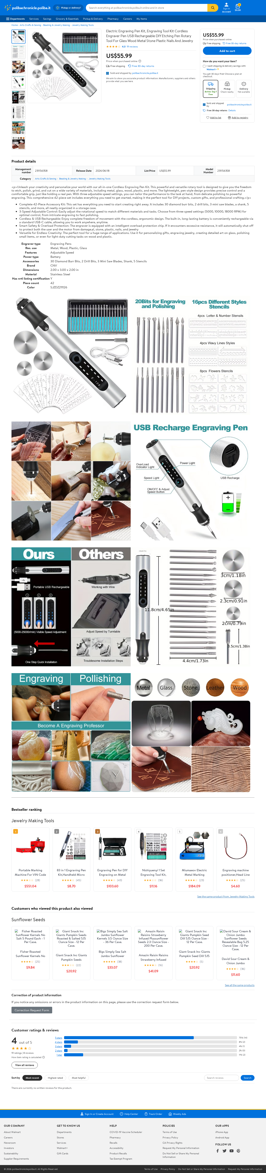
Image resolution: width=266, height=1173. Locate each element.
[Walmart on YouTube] (231, 1151)
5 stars (58, 1037)
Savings (47, 18)
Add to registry (240, 117)
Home (14, 25)
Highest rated (55, 1077)
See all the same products (240, 985)
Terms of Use (170, 1132)
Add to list (215, 117)
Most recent (32, 1077)
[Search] (212, 8)
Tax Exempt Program (121, 1158)
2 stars (58, 1050)
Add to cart (227, 51)
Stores (60, 1137)
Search (247, 1077)
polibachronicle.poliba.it (145, 73)
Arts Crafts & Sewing (30, 25)
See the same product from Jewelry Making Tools (226, 896)
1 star (59, 1054)
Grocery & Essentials (67, 18)
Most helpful (78, 1077)
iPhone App (221, 1132)
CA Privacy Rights (172, 1142)
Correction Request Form (32, 1010)
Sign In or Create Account (99, 1114)
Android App (222, 1137)
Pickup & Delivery (93, 18)
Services (34, 18)
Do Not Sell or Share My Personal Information (201, 1169)
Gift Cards (62, 1153)
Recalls (113, 1142)
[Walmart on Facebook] (217, 1151)
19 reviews (132, 46)
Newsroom (10, 1142)
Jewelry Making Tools (83, 25)
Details (232, 110)
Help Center (131, 1114)
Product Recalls (118, 1153)
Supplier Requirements (16, 1158)
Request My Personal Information (181, 1148)
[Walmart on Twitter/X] (224, 1151)
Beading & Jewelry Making (56, 25)
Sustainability (11, 1153)
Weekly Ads (179, 1114)
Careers (127, 18)
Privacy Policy (170, 1137)
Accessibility (116, 1148)
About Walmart (12, 1132)
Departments (17, 18)
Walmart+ (62, 1148)
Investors (9, 1148)
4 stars (58, 1042)
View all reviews (24, 1065)
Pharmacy (113, 18)
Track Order (155, 1114)
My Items (142, 18)
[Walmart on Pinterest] (238, 1151)
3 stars (58, 1046)
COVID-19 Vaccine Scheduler (126, 1132)
